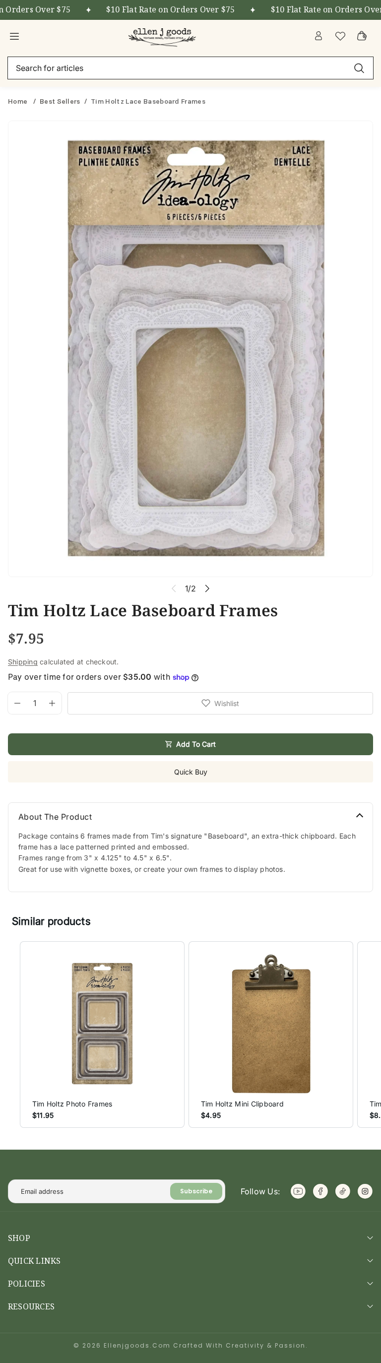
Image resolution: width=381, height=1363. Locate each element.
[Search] (359, 68)
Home (18, 101)
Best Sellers (60, 101)
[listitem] (102, 1034)
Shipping (23, 661)
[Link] (163, 35)
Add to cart (196, 744)
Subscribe (196, 1191)
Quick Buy (190, 772)
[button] (10, 1034)
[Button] (207, 588)
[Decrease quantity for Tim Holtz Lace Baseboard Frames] (14, 703)
